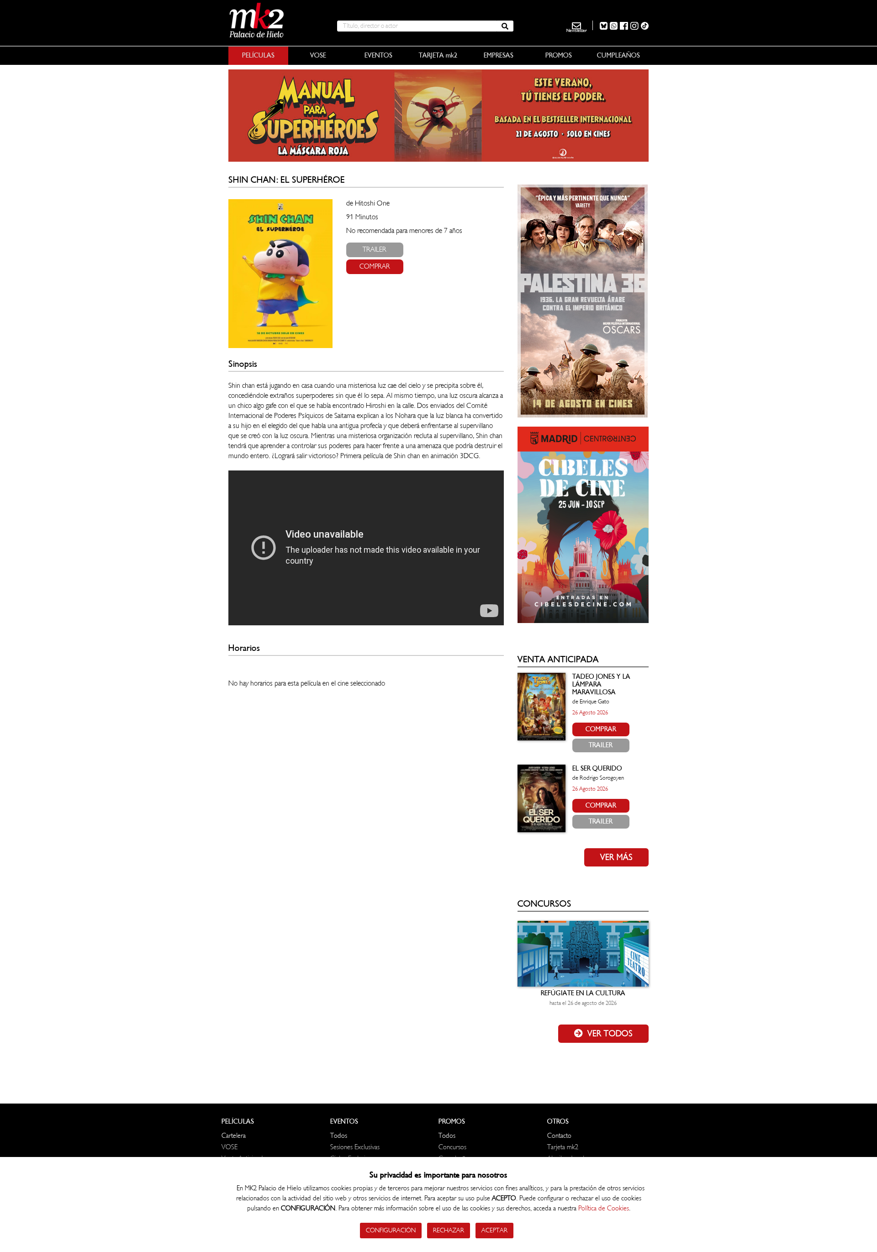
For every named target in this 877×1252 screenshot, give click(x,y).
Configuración (391, 1230)
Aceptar (494, 1230)
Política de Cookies (603, 1208)
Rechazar (448, 1230)
